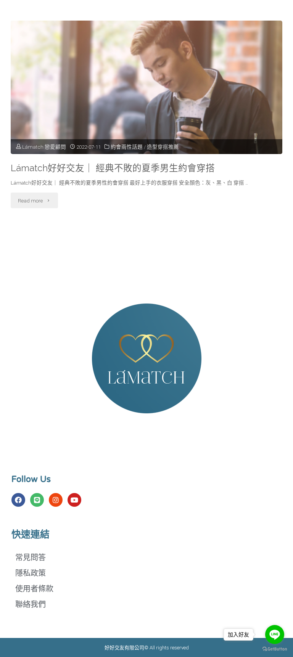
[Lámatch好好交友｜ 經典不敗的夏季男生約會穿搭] (146, 113)
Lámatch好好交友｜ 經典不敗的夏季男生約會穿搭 (113, 168)
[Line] (37, 500)
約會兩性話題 (127, 147)
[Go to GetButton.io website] (274, 649)
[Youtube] (74, 500)
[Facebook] (18, 500)
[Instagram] (56, 500)
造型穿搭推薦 (163, 147)
